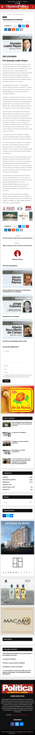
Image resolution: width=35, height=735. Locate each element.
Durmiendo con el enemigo (11, 316)
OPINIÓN (4, 17)
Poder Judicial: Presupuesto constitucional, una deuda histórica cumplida (17, 291)
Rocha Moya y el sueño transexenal (18, 450)
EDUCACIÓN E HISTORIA (9, 479)
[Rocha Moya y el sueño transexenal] (7, 452)
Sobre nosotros (11, 1)
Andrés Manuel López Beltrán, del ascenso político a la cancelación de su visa (21, 424)
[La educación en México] (7, 434)
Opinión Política (8, 22)
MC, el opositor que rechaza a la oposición (17, 245)
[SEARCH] (30, 502)
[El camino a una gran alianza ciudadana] (7, 443)
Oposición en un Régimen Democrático (15, 341)
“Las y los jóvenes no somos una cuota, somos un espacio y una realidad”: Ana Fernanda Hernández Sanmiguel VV (21, 461)
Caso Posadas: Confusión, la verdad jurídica (17, 238)
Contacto (25, 1)
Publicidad (18, 1)
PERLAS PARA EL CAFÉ (9, 487)
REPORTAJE (6, 489)
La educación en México (18, 432)
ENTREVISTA (6, 482)
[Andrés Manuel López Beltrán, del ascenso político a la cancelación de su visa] (7, 424)
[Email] (22, 724)
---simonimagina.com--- (20, 733)
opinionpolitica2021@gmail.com (20, 715)
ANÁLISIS (5, 477)
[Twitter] (17, 724)
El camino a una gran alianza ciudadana (14, 663)
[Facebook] (12, 724)
